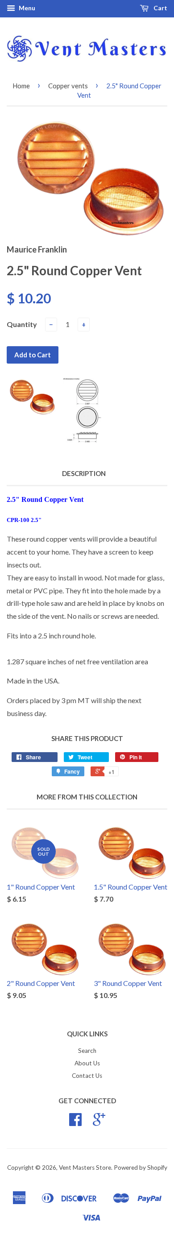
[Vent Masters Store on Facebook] (75, 1122)
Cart (159, 8)
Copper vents (68, 86)
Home (21, 86)
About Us (87, 1063)
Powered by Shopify (140, 1167)
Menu (26, 8)
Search (87, 1050)
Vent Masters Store (85, 1167)
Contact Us (87, 1075)
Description (84, 473)
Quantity (22, 324)
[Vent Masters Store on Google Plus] (99, 1122)
